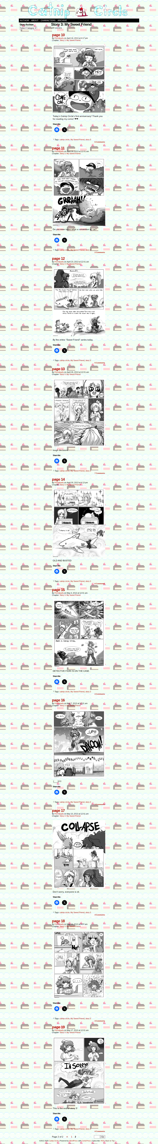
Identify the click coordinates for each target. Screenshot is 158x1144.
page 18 (58, 921)
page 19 (58, 1027)
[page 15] (79, 666)
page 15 (58, 590)
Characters (48, 20)
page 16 (58, 700)
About (35, 20)
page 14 (58, 479)
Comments (100, 142)
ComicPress (86, 1141)
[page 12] (79, 335)
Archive (62, 20)
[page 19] (79, 1104)
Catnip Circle (53, 1141)
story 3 (88, 140)
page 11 (58, 148)
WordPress (73, 1141)
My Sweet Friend (78, 140)
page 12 (58, 258)
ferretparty (59, 38)
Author (24, 20)
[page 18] (79, 998)
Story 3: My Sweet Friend (70, 40)
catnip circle (65, 140)
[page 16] (79, 777)
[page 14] (79, 556)
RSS (102, 1141)
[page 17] (79, 887)
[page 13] (79, 446)
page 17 (58, 810)
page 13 (58, 369)
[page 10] (79, 112)
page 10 (58, 35)
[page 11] (79, 225)
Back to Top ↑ (111, 1141)
